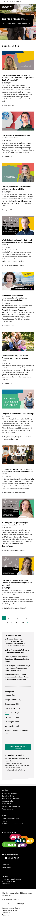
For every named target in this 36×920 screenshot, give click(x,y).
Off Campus (9, 717)
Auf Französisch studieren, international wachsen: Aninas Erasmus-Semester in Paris (14, 297)
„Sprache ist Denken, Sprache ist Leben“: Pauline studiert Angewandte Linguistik (17, 582)
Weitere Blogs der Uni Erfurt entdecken (18, 747)
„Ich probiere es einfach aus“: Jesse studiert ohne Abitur (16, 137)
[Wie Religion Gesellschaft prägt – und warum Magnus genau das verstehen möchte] (18, 226)
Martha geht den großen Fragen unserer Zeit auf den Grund (15, 524)
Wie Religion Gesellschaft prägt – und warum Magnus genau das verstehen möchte (17, 242)
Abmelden (5, 915)
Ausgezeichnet (10, 700)
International (10, 713)
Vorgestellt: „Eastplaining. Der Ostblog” (18, 414)
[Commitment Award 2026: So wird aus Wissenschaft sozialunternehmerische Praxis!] (18, 455)
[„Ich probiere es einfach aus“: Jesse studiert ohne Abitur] (18, 122)
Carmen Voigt (27, 893)
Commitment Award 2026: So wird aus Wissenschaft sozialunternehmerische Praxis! (17, 471)
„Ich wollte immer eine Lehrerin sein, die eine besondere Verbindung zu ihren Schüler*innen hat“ (18, 77)
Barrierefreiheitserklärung (11, 908)
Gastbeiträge (10, 708)
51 (23, 622)
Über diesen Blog (10, 46)
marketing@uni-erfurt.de (14, 770)
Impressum (6, 913)
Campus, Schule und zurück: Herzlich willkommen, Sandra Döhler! (17, 188)
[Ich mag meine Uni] (9, 9)
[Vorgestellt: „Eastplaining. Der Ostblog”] (18, 400)
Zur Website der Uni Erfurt (12, 2)
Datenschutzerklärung (9, 910)
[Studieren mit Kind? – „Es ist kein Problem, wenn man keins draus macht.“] (18, 342)
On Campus (9, 722)
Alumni (8, 695)
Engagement (10, 704)
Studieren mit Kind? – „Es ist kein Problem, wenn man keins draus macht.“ (15, 358)
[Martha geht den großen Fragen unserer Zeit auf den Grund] (18, 509)
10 (16, 622)
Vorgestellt (9, 726)
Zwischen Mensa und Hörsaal (16, 731)
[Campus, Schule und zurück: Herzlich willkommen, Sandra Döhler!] (18, 173)
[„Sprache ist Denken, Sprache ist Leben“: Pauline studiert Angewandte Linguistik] (18, 566)
